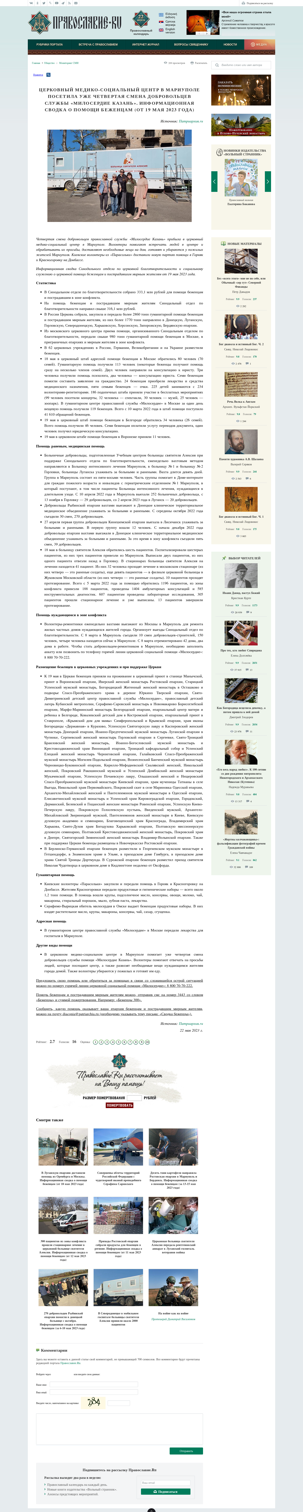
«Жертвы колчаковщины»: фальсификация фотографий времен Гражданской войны (241, 843)
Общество (49, 63)
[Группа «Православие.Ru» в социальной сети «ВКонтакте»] (31, 3)
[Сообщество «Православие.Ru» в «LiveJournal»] (50, 3)
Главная (36, 63)
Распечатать (201, 63)
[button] (199, 34)
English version (170, 30)
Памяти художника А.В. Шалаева (241, 459)
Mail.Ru (70, 1374)
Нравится (38, 74)
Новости (230, 44)
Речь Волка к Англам (241, 401)
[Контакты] (76, 3)
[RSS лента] (69, 3)
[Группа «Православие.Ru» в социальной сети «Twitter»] (44, 3)
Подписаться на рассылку (260, 3)
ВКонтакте (55, 1374)
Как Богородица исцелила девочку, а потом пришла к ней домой (241, 710)
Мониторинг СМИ (69, 63)
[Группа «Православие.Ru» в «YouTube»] (57, 3)
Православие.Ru (70, 1363)
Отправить (186, 1451)
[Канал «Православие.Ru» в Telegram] (63, 3)
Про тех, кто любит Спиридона (241, 650)
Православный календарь (141, 32)
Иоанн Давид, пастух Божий (241, 593)
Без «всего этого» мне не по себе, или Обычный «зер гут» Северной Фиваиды (241, 282)
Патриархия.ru (191, 120)
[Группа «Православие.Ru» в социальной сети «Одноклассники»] (37, 3)
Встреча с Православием (98, 44)
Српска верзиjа (170, 23)
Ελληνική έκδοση (171, 15)
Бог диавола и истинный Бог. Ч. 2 (241, 344)
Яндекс (62, 1374)
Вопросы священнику (191, 44)
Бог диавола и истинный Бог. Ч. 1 (241, 516)
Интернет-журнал (145, 44)
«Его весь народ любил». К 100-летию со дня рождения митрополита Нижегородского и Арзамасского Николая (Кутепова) (241, 775)
